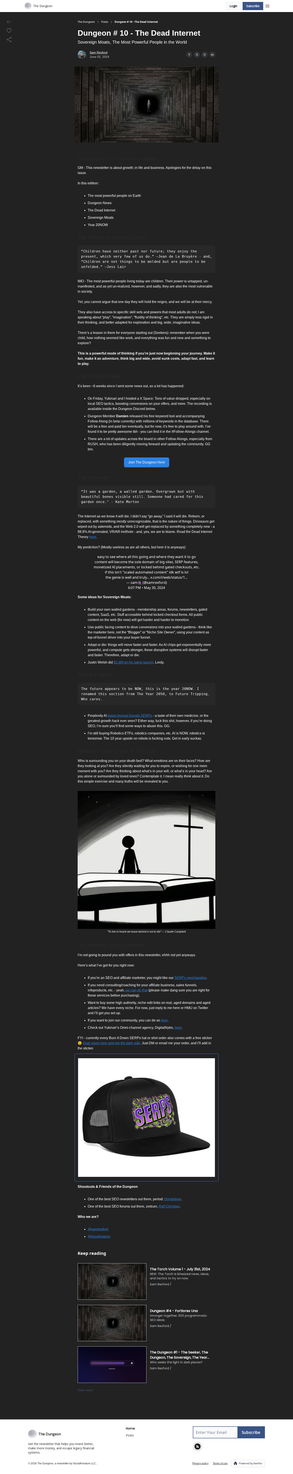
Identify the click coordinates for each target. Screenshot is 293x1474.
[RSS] (197, 1446)
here (92, 537)
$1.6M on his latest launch (133, 662)
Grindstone (172, 1199)
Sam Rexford (98, 52)
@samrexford (98, 1229)
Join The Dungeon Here (146, 462)
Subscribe (253, 6)
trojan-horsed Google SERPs (130, 715)
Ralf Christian (169, 1206)
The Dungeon (86, 22)
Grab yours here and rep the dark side (111, 1043)
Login (233, 6)
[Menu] (267, 5)
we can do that (136, 990)
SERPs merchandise (190, 978)
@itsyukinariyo (99, 1236)
